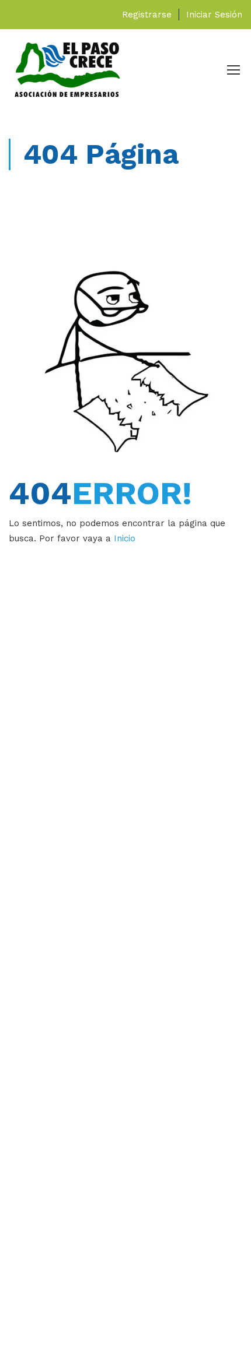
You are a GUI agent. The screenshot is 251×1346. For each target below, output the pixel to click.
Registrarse (147, 14)
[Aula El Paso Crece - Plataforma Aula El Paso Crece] (67, 72)
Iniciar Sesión (214, 14)
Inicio (124, 538)
